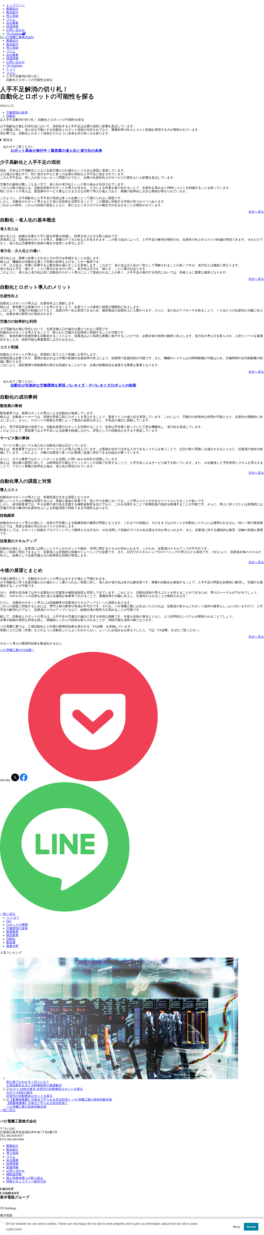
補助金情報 (14, 1174)
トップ (10, 69)
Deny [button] (236, 1226)
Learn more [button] (14, 1229)
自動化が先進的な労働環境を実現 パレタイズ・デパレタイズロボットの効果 (73, 385)
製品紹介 (12, 12)
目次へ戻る (256, 211)
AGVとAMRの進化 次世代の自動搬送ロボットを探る (29, 1094)
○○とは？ (12, 917)
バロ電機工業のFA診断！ (17, 650)
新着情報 (12, 1167)
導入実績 (12, 16)
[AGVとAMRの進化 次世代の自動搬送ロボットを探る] (44, 1089)
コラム (10, 19)
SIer (8, 921)
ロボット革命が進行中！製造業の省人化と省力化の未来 (56, 150)
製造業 (10, 942)
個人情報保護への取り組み (24, 1178)
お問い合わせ (15, 30)
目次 (9, 140)
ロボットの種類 (17, 924)
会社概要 (12, 23)
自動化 (10, 116)
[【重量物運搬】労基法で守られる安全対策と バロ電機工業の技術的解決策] (59, 1099)
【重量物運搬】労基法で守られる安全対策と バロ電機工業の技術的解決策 (37, 1104)
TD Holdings (14, 33)
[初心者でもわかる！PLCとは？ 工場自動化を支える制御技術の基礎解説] (122, 1078)
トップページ (15, 5)
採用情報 (12, 26)
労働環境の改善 (17, 112)
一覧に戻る (7, 914)
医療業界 (12, 931)
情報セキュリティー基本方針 (26, 1181)
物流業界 (12, 935)
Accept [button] (251, 1226)
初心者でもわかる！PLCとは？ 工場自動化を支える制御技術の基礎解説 (34, 1083)
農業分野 (12, 946)
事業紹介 (12, 8)
